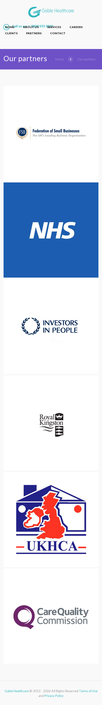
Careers (76, 27)
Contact (57, 33)
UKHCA (51, 561)
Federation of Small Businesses (51, 175)
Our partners (86, 59)
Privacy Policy (54, 696)
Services (54, 27)
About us (31, 27)
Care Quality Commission (51, 658)
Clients (11, 33)
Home (9, 27)
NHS (51, 271)
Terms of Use (88, 691)
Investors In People (51, 368)
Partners (34, 33)
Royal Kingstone (51, 464)
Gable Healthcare (17, 691)
